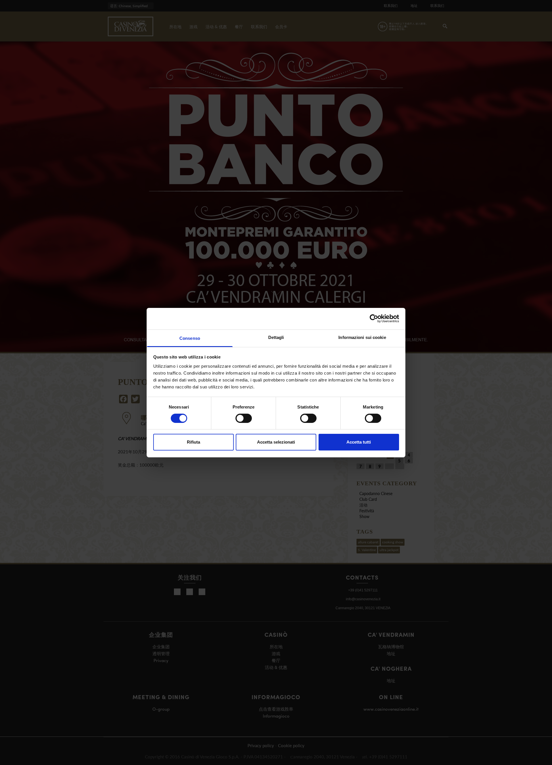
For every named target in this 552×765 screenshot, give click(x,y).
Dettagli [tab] (276, 337)
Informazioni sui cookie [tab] (362, 337)
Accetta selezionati (276, 442)
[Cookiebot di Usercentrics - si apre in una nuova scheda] (374, 318)
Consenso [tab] (189, 337)
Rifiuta (193, 442)
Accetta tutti (358, 442)
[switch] (243, 418)
